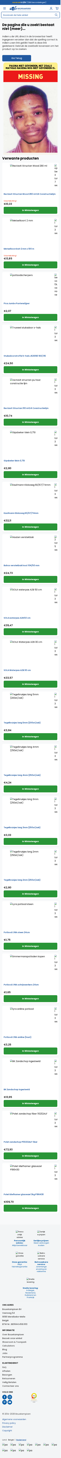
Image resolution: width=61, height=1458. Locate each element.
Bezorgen (7, 1374)
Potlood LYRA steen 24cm (17, 932)
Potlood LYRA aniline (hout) (17, 1037)
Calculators (8, 1345)
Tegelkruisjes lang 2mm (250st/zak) (22, 880)
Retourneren (8, 1378)
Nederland (21, 1439)
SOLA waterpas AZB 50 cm (17, 618)
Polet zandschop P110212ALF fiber (20, 1142)
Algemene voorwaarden (14, 1419)
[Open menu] (4, 8)
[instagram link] (10, 1397)
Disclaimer (7, 1426)
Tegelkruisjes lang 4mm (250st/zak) (22, 775)
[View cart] (57, 8)
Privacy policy (9, 1423)
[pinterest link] (4, 1402)
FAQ (4, 1367)
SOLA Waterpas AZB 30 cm (17, 670)
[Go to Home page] (20, 8)
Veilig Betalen (9, 1382)
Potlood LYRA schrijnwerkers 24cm (21, 985)
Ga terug (16, 58)
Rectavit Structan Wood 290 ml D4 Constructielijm (30, 194)
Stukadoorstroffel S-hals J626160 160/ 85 (25, 356)
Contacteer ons (10, 1386)
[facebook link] (4, 1397)
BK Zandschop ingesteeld (17, 1089)
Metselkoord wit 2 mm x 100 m (19, 249)
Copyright (7, 1430)
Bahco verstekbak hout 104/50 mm (21, 565)
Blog (4, 1349)
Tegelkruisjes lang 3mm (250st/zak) (22, 827)
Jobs (4, 1353)
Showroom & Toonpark (14, 1342)
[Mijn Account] (51, 8)
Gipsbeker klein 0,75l (14, 461)
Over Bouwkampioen (13, 1334)
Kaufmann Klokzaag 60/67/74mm (21, 513)
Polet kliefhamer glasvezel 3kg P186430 (24, 1194)
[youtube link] (10, 1402)
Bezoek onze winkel (12, 1338)
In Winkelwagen (30, 210)
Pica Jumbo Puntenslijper (17, 303)
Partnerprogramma (12, 1357)
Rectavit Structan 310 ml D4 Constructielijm (26, 408)
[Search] (56, 15)
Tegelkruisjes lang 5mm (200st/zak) (22, 723)
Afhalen (6, 1371)
